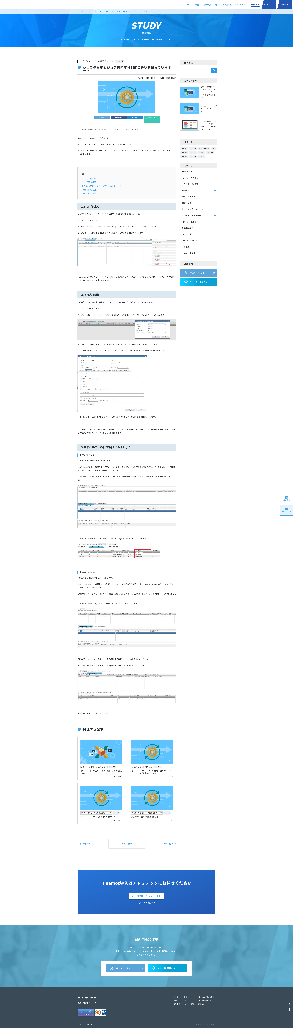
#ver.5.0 (184, 156)
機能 (197, 4)
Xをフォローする (197, 272)
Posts (103, 117)
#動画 (213, 148)
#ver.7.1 (193, 148)
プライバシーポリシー (86, 1024)
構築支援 (207, 4)
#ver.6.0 (210, 152)
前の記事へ (85, 843)
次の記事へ (168, 843)
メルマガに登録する (198, 281)
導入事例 (226, 4)
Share (119, 117)
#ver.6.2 (119, 61)
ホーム (188, 4)
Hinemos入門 (188, 171)
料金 (217, 4)
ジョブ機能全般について (103, 61)
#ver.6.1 (201, 152)
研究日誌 (255, 4)
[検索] (214, 70)
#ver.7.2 (184, 148)
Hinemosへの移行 (190, 177)
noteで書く (151, 119)
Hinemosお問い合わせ (206, 997)
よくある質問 (241, 4)
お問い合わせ (269, 4)
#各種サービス (203, 148)
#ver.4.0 (201, 156)
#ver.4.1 (193, 156)
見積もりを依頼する (146, 903)
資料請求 (285, 4)
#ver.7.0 (184, 152)
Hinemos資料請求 (204, 1000)
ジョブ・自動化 (85, 61)
